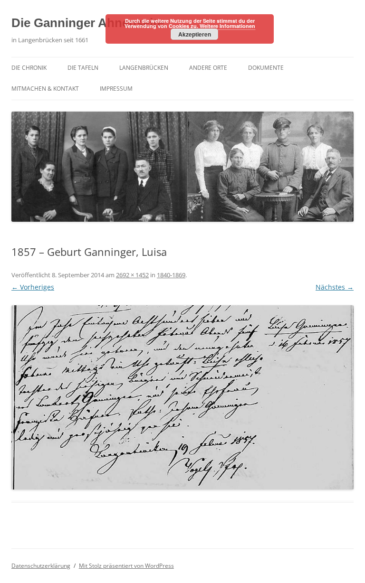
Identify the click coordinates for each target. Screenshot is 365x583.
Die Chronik (29, 68)
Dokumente (266, 68)
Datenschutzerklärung (40, 566)
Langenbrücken (143, 68)
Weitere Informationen (227, 25)
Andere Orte (208, 68)
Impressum (116, 89)
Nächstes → (335, 287)
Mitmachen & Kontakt (45, 89)
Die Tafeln (82, 68)
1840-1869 (171, 275)
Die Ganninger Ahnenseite (87, 23)
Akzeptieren (194, 34)
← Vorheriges (32, 287)
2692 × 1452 (132, 275)
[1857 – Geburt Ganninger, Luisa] (182, 397)
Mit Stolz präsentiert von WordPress (126, 566)
